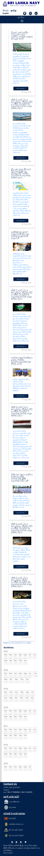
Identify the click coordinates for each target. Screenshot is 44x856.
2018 (5, 707)
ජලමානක (12, 807)
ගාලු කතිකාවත (14, 802)
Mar (15, 662)
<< (10, 643)
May (5, 662)
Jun (34, 656)
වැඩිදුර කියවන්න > (20, 88)
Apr (10, 662)
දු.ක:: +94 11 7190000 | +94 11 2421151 (17, 792)
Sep (20, 656)
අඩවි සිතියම (7, 850)
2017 (5, 726)
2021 (5, 651)
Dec (5, 656)
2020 (5, 670)
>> (24, 643)
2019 (5, 689)
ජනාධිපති (12, 818)
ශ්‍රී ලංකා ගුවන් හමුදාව (16, 835)
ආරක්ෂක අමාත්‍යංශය (16, 824)
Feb (20, 662)
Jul (30, 656)
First (5, 643)
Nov (10, 656)
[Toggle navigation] (22, 21)
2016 (5, 745)
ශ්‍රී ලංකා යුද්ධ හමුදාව (16, 830)
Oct (15, 656)
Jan (25, 662)
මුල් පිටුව (21, 17)
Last (28, 643)
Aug (25, 656)
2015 (5, 763)
